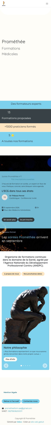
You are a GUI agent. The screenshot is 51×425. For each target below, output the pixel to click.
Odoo (19, 422)
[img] (45, 365)
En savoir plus (10, 220)
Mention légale (10, 392)
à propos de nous (11, 274)
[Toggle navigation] (47, 3)
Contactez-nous (30, 401)
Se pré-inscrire (26, 220)
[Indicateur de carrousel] (27, 365)
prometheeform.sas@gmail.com (18, 408)
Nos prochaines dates (33, 274)
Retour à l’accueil (11, 401)
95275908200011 (15, 411)
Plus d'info (10, 359)
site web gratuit (37, 422)
